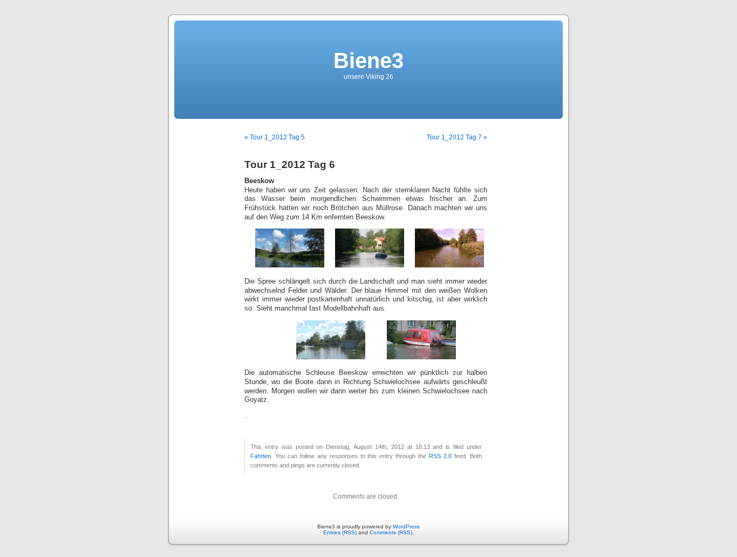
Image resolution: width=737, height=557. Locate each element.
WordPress (406, 526)
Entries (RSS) (340, 532)
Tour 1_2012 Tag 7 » (457, 137)
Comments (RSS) (391, 532)
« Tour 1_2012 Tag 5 (274, 137)
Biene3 (368, 60)
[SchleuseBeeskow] (330, 357)
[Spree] (289, 265)
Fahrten (260, 456)
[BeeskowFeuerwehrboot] (421, 357)
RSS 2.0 (440, 456)
